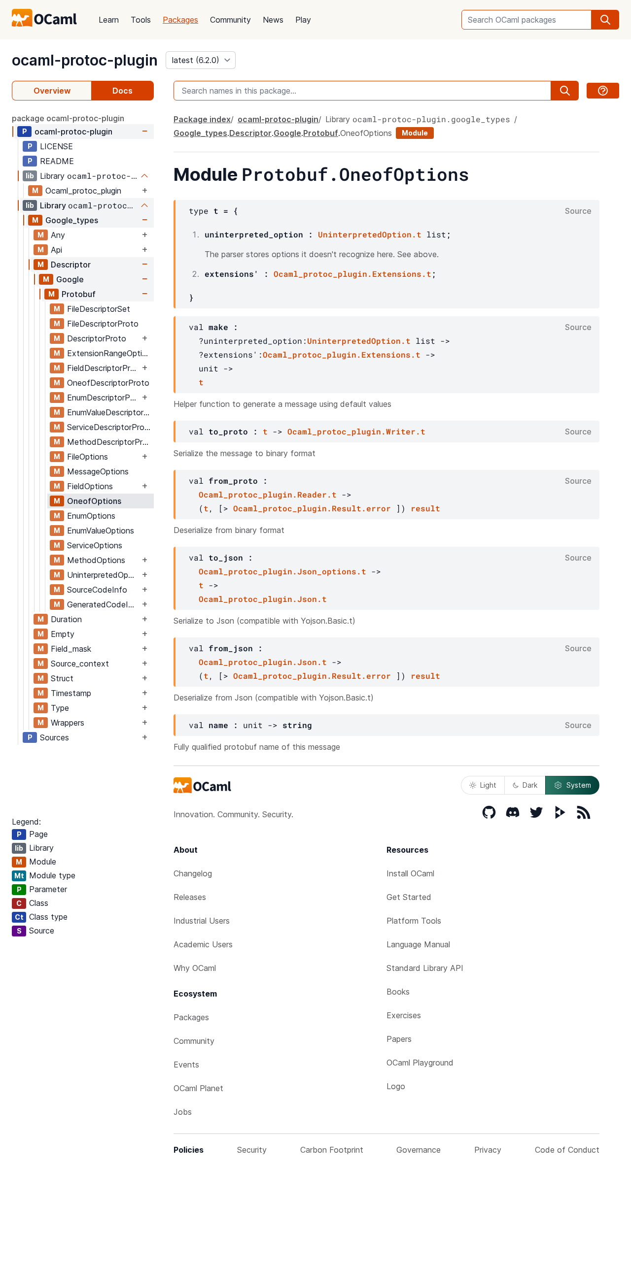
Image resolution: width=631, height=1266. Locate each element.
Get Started (408, 897)
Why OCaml (195, 968)
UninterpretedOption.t (369, 234)
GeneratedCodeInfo (103, 604)
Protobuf (79, 294)
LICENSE (56, 146)
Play (303, 20)
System (578, 785)
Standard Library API (424, 968)
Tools (141, 20)
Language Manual (418, 944)
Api (56, 250)
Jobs (183, 1112)
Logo (395, 1086)
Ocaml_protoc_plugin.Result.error (312, 508)
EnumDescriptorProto (103, 397)
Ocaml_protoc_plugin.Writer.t (356, 431)
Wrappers (67, 723)
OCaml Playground (420, 1062)
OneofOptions (94, 501)
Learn (109, 20)
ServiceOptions (94, 545)
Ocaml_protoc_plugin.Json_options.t (282, 571)
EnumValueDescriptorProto (110, 412)
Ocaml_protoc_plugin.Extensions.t (352, 273)
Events (186, 1064)
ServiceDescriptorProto (110, 427)
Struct (62, 678)
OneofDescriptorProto (108, 383)
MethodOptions (96, 560)
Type (60, 708)
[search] (605, 20)
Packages (180, 20)
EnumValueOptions (100, 530)
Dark (530, 785)
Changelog (193, 873)
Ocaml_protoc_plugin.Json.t (263, 599)
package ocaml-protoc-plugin (68, 118)
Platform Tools (413, 921)
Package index (202, 119)
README (57, 161)
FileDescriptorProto (103, 324)
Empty (62, 634)
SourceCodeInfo (97, 590)
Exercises (403, 1015)
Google (70, 279)
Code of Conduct (567, 1150)
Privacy (487, 1150)
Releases (190, 897)
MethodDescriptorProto (110, 442)
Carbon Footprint (331, 1150)
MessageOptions (98, 471)
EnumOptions (91, 516)
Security (252, 1150)
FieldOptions (90, 486)
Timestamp (71, 693)
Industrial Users (202, 921)
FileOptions (87, 457)
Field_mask (71, 649)
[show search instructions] (603, 91)
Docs (122, 91)
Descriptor (71, 264)
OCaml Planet (198, 1088)
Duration (66, 619)
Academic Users (203, 944)
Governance (418, 1150)
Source (578, 211)
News (273, 20)
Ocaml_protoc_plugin (83, 191)
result (425, 508)
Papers (399, 1039)
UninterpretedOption (103, 575)
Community (230, 20)
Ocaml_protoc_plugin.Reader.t (268, 494)
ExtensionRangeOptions (110, 353)
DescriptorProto (96, 338)
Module (415, 133)
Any (58, 235)
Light (488, 785)
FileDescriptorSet (98, 309)
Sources (54, 737)
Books (398, 992)
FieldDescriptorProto (103, 368)
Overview (52, 91)
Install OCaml (410, 873)
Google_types (71, 220)
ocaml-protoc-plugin (85, 60)
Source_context (80, 663)
